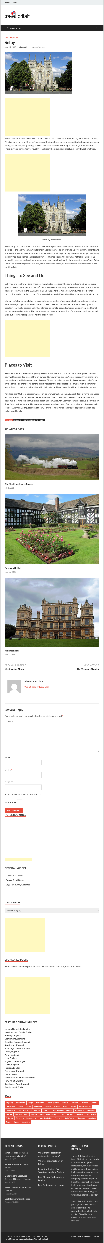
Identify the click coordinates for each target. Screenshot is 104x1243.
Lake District (11, 1110)
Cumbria (94, 1102)
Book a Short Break (15, 880)
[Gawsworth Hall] (52, 529)
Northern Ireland (21, 1114)
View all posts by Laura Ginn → (37, 686)
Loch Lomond (58, 1110)
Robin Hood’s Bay (45, 1118)
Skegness (81, 1118)
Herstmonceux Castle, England (19, 1032)
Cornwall (84, 1102)
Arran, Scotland (12, 1055)
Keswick (72, 1106)
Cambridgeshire (53, 1102)
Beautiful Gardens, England (17, 1042)
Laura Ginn (24, 47)
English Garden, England (16, 1061)
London (69, 1110)
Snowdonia (91, 1118)
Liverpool (46, 1110)
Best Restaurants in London (17, 1198)
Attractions (20, 1102)
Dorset (28, 1106)
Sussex (8, 1122)
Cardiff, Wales (11, 1074)
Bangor (30, 1102)
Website (9, 782)
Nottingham (51, 1114)
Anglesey (9, 1102)
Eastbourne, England (14, 1071)
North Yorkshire (30, 420)
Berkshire (40, 1102)
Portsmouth (31, 1118)
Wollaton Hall (12, 650)
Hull (65, 1106)
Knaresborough (85, 1106)
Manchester (79, 1110)
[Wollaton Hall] (52, 613)
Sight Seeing (69, 1118)
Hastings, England (13, 1035)
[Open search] (97, 28)
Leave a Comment (38, 47)
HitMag (96, 1236)
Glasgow (57, 1106)
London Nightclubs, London (17, 1029)
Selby (15, 38)
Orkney (61, 1114)
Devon (20, 1106)
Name (8, 757)
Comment (10, 721)
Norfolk (9, 1114)
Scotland (58, 1118)
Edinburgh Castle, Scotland (17, 1048)
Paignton (79, 1114)
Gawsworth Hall (13, 568)
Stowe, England (12, 1064)
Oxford (70, 1114)
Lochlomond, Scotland (15, 1038)
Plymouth (20, 1118)
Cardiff (65, 1102)
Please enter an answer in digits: (23, 795)
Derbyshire (10, 1106)
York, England (11, 1058)
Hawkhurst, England (14, 1080)
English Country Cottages (18, 884)
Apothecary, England (14, 1045)
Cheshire (74, 1102)
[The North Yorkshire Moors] (52, 458)
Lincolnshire (35, 1110)
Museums (91, 1110)
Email (8, 770)
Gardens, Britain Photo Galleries (20, 1077)
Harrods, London (12, 1067)
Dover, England (12, 1051)
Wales (16, 1122)
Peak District (91, 1114)
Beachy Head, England (15, 1087)
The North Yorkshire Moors (19, 484)
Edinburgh (38, 1106)
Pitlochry (9, 1118)
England (8, 38)
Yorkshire (26, 1122)
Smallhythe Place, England (17, 1084)
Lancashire (23, 1110)
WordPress (84, 1236)
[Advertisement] (27, 117)
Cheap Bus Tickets (14, 875)
